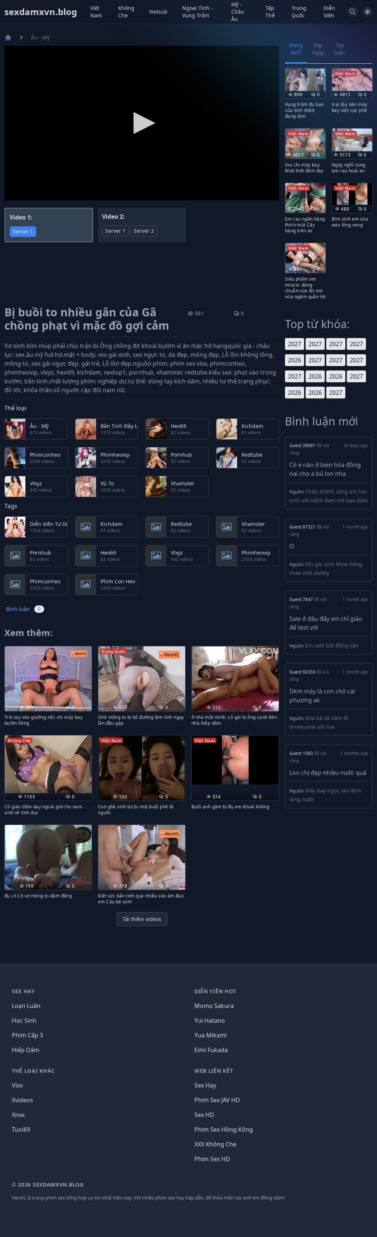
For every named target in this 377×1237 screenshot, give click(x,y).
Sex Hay (205, 1085)
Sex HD (204, 1115)
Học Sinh (24, 1020)
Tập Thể (270, 11)
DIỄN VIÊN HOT (215, 991)
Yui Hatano (209, 1020)
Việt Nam (96, 11)
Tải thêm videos (142, 919)
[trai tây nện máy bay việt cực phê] (352, 79)
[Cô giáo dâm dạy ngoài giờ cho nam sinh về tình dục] (48, 764)
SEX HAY (23, 991)
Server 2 (144, 230)
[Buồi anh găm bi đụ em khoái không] (235, 759)
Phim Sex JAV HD (217, 1100)
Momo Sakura (214, 1006)
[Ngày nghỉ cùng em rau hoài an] (352, 140)
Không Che (126, 11)
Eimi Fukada (211, 1050)
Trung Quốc (299, 11)
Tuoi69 (21, 1129)
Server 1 (23, 231)
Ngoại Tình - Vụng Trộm (197, 11)
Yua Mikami (210, 1035)
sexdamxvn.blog (40, 12)
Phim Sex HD (212, 1159)
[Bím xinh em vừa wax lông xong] (352, 194)
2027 (294, 344)
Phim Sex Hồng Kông (223, 1129)
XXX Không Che (215, 1144)
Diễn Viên (329, 11)
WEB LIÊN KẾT (213, 1070)
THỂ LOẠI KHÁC (33, 1070)
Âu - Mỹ (40, 37)
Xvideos (22, 1100)
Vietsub (158, 11)
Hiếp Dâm (25, 1050)
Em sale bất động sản (332, 645)
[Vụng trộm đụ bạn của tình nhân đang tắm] (305, 79)
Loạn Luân (26, 1006)
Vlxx (17, 1085)
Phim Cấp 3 (27, 1035)
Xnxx (18, 1115)
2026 (294, 360)
